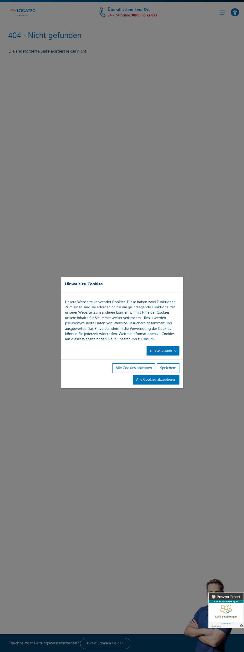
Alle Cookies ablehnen (134, 368)
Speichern (168, 368)
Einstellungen (161, 351)
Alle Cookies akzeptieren (156, 380)
